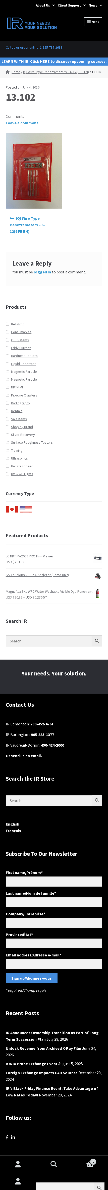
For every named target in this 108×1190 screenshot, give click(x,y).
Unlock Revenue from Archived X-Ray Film (43, 1048)
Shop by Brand (22, 426)
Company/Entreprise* (25, 913)
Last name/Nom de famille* (31, 893)
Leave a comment (22, 122)
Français (13, 830)
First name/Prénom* (24, 872)
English (12, 824)
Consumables (21, 332)
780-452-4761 (41, 723)
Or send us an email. (24, 755)
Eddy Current (21, 348)
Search (54, 1164)
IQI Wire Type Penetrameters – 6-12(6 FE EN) (56, 72)
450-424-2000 (52, 745)
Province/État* (19, 934)
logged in (42, 271)
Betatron (17, 324)
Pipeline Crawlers (24, 395)
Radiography (20, 403)
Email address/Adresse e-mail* (33, 954)
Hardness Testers (24, 355)
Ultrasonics (19, 458)
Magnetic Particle (24, 371)
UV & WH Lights (22, 474)
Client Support (69, 5)
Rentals (16, 411)
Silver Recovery (23, 434)
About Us (43, 5)
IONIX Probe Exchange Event (32, 1063)
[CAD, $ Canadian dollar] (12, 511)
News (93, 5)
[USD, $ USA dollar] (26, 511)
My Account (18, 1181)
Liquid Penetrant (23, 363)
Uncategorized (22, 466)
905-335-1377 (42, 734)
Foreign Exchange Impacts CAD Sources (42, 1072)
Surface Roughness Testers (32, 442)
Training (17, 450)
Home (16, 72)
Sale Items (19, 419)
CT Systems (20, 340)
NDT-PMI (17, 387)
